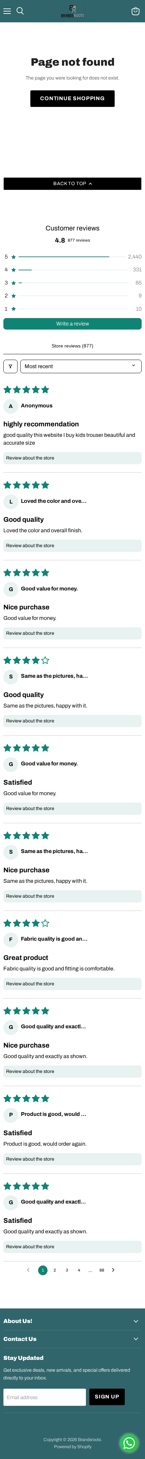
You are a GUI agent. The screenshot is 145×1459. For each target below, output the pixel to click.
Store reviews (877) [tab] (72, 346)
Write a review (72, 324)
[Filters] (10, 366)
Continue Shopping (72, 98)
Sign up (107, 1396)
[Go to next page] (115, 1270)
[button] (72, 257)
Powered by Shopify (72, 1446)
